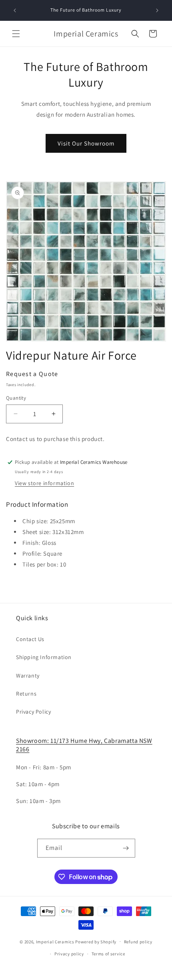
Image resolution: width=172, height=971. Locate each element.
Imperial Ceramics (55, 941)
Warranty (28, 675)
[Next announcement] (157, 10)
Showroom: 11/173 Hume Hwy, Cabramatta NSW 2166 (84, 744)
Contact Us (30, 639)
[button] (16, 33)
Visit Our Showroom (86, 143)
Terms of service (108, 954)
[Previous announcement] (15, 10)
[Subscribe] (126, 848)
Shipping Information (44, 657)
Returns (26, 693)
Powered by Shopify (95, 941)
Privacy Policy (33, 711)
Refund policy (138, 942)
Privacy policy (69, 954)
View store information (44, 483)
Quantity (16, 397)
